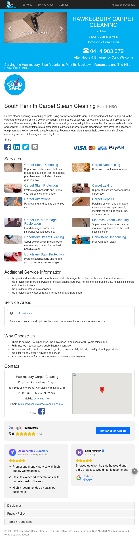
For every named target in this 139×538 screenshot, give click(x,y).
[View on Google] (79, 452)
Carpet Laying (102, 185)
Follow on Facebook (123, 4)
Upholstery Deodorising (109, 236)
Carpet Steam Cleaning (41, 164)
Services (27, 4)
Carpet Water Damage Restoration (40, 221)
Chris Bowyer (22, 534)
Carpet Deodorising (106, 164)
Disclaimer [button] (14, 505)
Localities (25, 313)
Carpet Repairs (103, 198)
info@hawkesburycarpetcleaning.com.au (41, 404)
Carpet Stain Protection (41, 185)
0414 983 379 (107, 51)
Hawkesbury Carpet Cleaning (33, 530)
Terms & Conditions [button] (19, 522)
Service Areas (46, 4)
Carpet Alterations (37, 198)
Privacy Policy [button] (16, 513)
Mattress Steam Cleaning (110, 219)
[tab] (11, 313)
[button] (9, 27)
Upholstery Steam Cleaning (44, 236)
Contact (63, 4)
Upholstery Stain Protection (44, 254)
